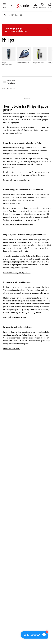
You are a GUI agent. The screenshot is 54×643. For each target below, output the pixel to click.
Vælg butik (11, 83)
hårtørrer (41, 172)
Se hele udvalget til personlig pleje (16, 180)
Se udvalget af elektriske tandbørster (18, 225)
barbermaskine (13, 164)
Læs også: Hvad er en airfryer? (15, 317)
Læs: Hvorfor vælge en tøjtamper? (16, 272)
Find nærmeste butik (11, 348)
